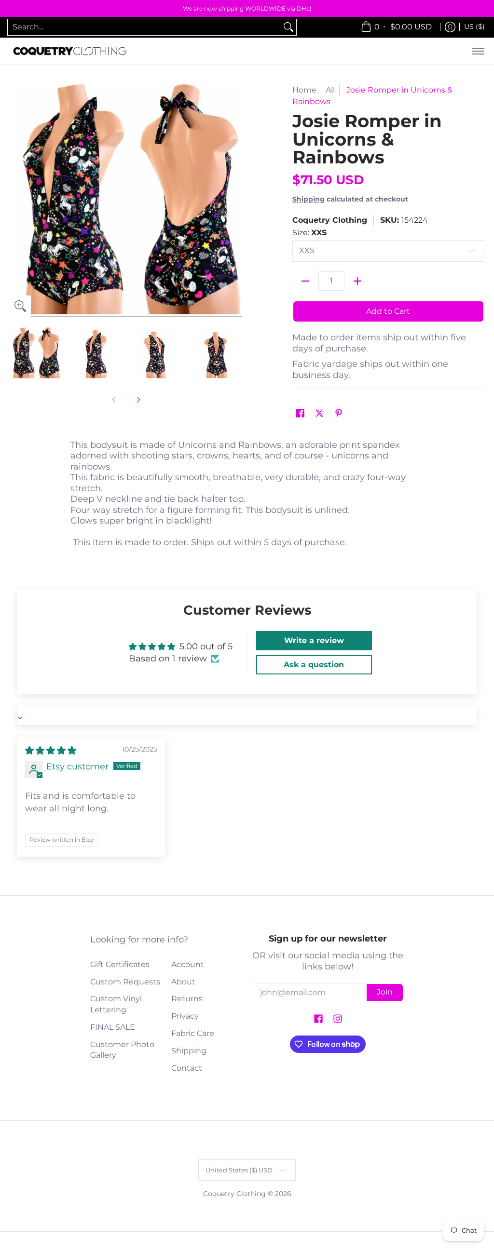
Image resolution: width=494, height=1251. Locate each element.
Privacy (185, 1016)
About (183, 981)
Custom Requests (125, 981)
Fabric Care (192, 1033)
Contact (186, 1068)
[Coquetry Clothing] (70, 51)
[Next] (235, 200)
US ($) (474, 26)
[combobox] (144, 27)
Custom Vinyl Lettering (116, 1004)
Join (385, 991)
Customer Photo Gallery (122, 1050)
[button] (300, 413)
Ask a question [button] (314, 664)
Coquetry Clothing (329, 220)
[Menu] (477, 51)
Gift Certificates (120, 964)
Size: (309, 232)
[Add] (357, 281)
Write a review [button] (314, 640)
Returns (187, 998)
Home (304, 89)
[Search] (288, 27)
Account (187, 964)
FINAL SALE (112, 1027)
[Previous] (16, 200)
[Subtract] (305, 281)
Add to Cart (388, 311)
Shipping (308, 199)
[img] (50, 750)
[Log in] (450, 27)
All (330, 89)
